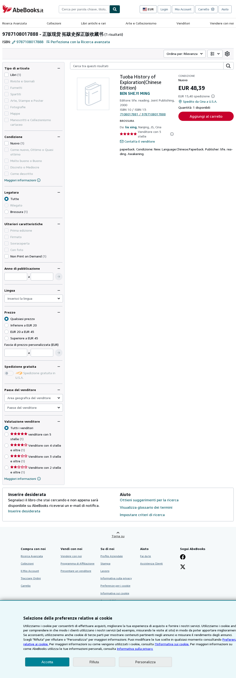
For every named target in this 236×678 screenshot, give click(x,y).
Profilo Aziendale (111, 556)
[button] (58, 276)
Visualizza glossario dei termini (146, 507)
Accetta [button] (47, 662)
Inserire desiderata (24, 511)
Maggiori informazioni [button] (20, 479)
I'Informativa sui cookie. (172, 644)
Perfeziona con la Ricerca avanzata (80, 41)
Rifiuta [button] (94, 662)
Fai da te (145, 556)
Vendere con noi (222, 23)
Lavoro (104, 571)
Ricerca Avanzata (14, 23)
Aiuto (225, 9)
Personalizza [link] (145, 662)
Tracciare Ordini (31, 578)
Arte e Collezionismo (141, 23)
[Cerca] (115, 9)
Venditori (183, 23)
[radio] (6, 212)
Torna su (118, 536)
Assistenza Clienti (151, 563)
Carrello (26, 585)
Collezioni (54, 23)
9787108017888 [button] (29, 41)
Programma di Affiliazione (77, 563)
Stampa (105, 563)
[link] (227, 53)
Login (164, 9)
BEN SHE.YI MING (135, 93)
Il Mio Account (30, 571)
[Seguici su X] (183, 567)
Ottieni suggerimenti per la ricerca (149, 500)
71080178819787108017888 (143, 114)
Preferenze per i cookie (115, 585)
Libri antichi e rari (93, 23)
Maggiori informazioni (20, 180)
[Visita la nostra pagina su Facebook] (183, 557)
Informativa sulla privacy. (135, 649)
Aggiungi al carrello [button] (206, 116)
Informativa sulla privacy (116, 578)
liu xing (131, 127)
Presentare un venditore (76, 571)
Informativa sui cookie (114, 593)
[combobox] (84, 9)
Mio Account (183, 9)
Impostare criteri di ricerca (142, 514)
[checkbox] (6, 75)
